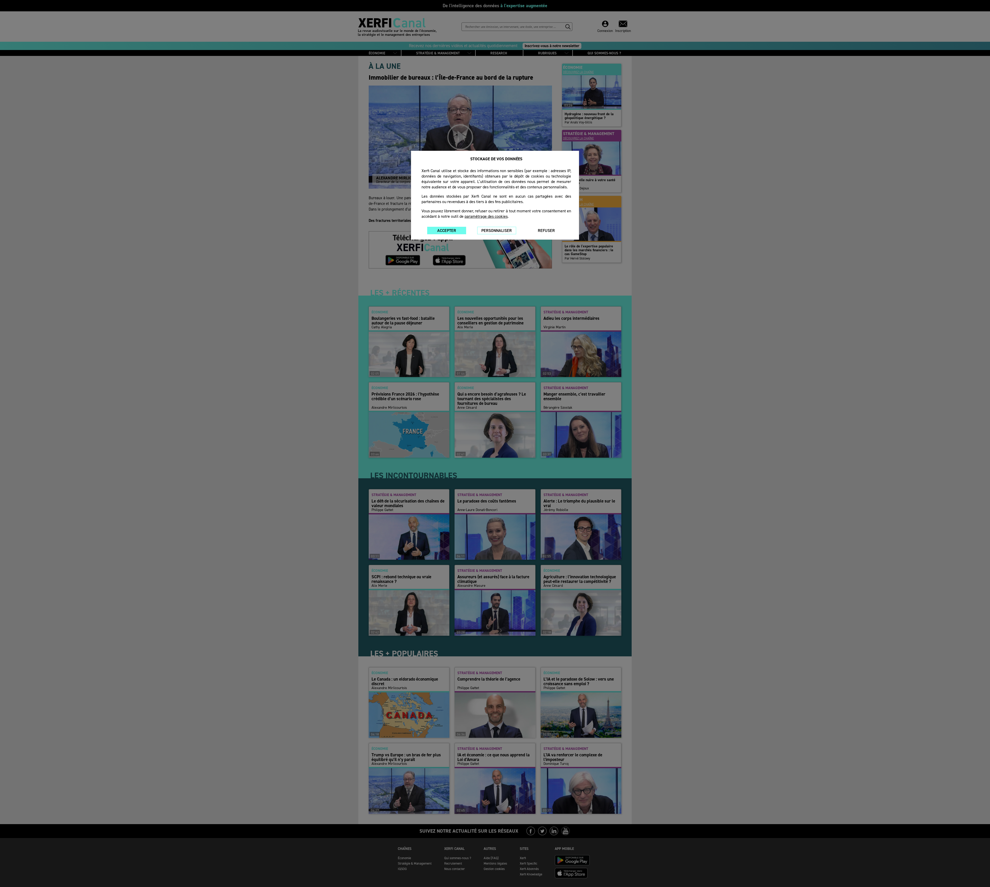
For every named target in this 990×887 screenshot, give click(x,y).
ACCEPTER (446, 230)
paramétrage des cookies (486, 216)
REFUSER (546, 230)
